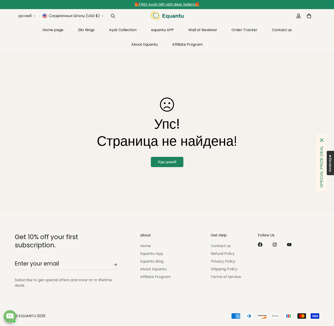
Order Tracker (244, 30)
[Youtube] (289, 244)
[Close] (322, 140)
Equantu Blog (151, 261)
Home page (52, 30)
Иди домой (167, 162)
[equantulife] (167, 16)
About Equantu (144, 44)
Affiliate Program (187, 44)
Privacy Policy (223, 261)
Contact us (282, 30)
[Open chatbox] (10, 316)
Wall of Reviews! (202, 30)
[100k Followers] (274, 244)
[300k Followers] (260, 244)
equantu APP (162, 30)
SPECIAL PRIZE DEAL (321, 167)
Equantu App (151, 253)
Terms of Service (226, 277)
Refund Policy (223, 253)
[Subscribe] (112, 264)
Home (145, 246)
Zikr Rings (86, 30)
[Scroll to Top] (325, 301)
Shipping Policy (224, 269)
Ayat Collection (123, 30)
